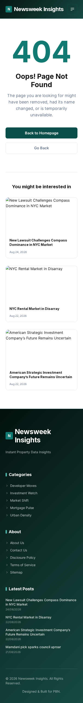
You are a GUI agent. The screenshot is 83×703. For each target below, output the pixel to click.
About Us (17, 543)
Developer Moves (23, 486)
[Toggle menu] (72, 9)
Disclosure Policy (23, 557)
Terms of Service (23, 565)
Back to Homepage (41, 133)
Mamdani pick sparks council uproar (33, 647)
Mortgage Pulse (22, 508)
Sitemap (16, 572)
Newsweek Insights (36, 9)
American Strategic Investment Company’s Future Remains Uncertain (38, 632)
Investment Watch (23, 493)
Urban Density (21, 515)
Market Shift (19, 500)
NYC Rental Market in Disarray (34, 309)
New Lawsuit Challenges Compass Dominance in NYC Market (41, 602)
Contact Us (18, 550)
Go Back (41, 148)
